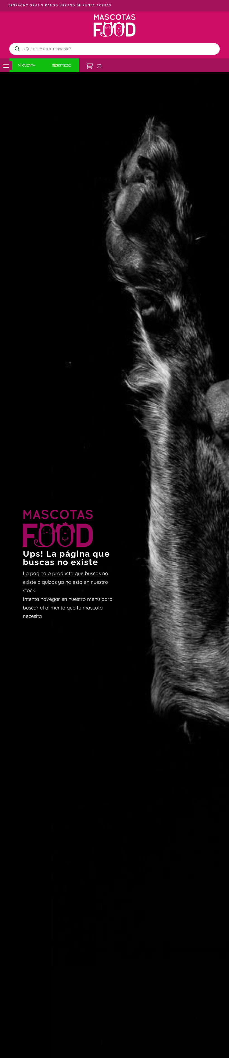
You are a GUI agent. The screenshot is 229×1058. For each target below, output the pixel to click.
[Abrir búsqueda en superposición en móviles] (114, 49)
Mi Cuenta (26, 66)
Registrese (61, 66)
